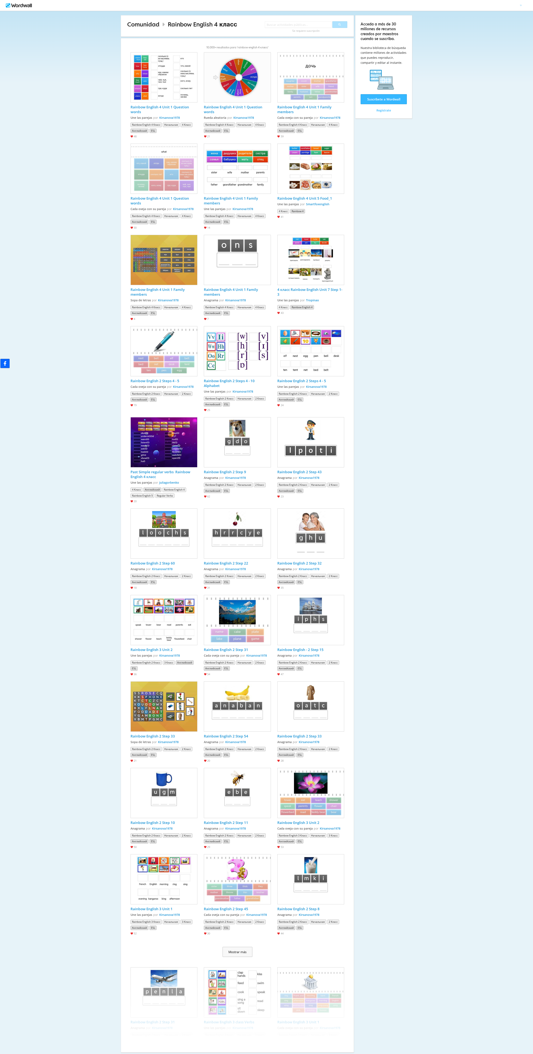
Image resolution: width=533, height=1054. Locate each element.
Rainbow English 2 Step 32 (299, 563)
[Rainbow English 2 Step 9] (237, 442)
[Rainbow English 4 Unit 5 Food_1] (310, 169)
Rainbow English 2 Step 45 (226, 908)
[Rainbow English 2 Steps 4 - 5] (164, 351)
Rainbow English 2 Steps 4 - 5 (155, 380)
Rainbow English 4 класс (202, 24)
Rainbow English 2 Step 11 (226, 822)
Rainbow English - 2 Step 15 (300, 649)
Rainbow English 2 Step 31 (226, 649)
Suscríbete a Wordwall (383, 99)
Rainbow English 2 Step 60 (153, 563)
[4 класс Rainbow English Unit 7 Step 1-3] (310, 260)
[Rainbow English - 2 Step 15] (310, 620)
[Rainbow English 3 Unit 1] (164, 879)
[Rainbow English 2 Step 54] (237, 706)
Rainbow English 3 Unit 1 (152, 908)
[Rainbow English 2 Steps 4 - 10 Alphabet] (237, 351)
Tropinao (312, 300)
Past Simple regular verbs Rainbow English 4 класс (161, 474)
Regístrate (383, 110)
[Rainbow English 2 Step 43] (310, 442)
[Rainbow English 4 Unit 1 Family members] (310, 77)
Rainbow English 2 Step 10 (153, 822)
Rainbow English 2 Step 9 (225, 471)
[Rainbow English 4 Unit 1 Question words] (164, 77)
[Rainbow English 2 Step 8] (310, 879)
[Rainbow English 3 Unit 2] (164, 620)
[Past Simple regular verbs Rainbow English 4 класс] (164, 442)
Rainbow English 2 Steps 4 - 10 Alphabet (229, 383)
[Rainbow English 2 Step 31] (237, 620)
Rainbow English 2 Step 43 (299, 471)
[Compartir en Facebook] (5, 363)
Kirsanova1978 (169, 118)
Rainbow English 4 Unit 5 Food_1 (304, 198)
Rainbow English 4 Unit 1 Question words (160, 109)
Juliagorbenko (169, 482)
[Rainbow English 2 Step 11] (237, 793)
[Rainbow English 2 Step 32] (310, 533)
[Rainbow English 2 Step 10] (164, 793)
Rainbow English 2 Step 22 (226, 563)
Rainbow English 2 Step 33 (153, 736)
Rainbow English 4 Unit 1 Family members (304, 109)
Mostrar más (237, 952)
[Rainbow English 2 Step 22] (237, 533)
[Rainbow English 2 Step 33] (164, 706)
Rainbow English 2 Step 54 (226, 736)
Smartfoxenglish (317, 204)
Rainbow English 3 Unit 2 (152, 649)
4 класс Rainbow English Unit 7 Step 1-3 (309, 292)
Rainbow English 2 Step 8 (298, 908)
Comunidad (143, 24)
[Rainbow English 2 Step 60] (164, 533)
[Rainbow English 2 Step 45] (237, 879)
